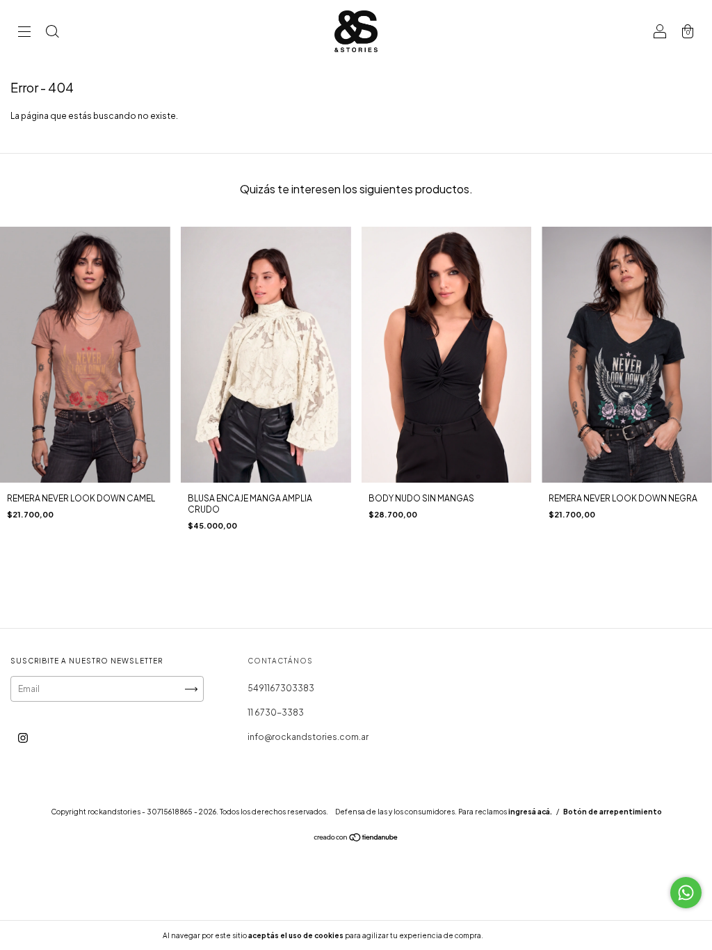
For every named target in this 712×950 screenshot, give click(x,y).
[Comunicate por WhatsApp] (686, 892)
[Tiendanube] (356, 839)
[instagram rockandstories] (22, 737)
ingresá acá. (530, 811)
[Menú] (24, 33)
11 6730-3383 (276, 712)
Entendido (521, 935)
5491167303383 (281, 688)
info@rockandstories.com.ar (308, 737)
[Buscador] (52, 33)
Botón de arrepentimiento (612, 811)
